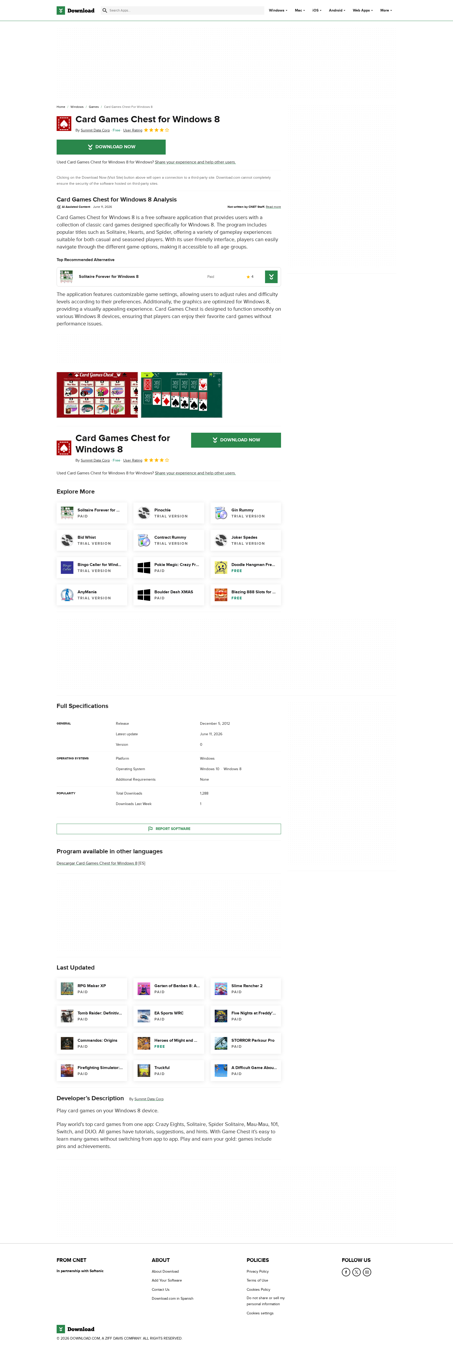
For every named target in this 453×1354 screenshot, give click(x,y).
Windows (276, 10)
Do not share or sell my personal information (266, 1301)
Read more (273, 207)
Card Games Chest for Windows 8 (148, 119)
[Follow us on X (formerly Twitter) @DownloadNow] (356, 1272)
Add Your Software (167, 1280)
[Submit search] (105, 10)
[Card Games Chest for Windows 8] (64, 123)
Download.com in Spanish (172, 1298)
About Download (165, 1271)
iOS (315, 10)
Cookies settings (260, 1313)
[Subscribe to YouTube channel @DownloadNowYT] (367, 1272)
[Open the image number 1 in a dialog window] (181, 395)
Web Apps (361, 10)
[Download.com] (75, 10)
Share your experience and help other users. (195, 162)
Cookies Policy (258, 1289)
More (384, 10)
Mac (298, 10)
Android (335, 10)
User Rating (132, 130)
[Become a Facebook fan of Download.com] (346, 1272)
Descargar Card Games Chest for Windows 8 (97, 863)
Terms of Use (257, 1280)
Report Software (173, 829)
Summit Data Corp (149, 1099)
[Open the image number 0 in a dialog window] (97, 395)
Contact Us (161, 1289)
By (93, 130)
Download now (115, 147)
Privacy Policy (258, 1271)
